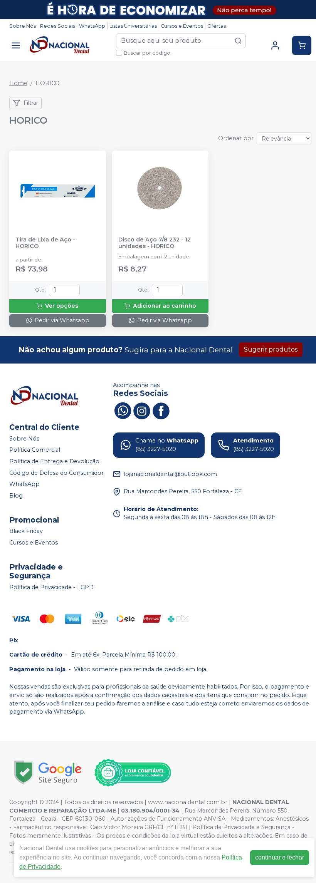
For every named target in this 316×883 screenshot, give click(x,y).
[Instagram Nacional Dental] (141, 409)
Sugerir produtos (271, 349)
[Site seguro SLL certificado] (47, 772)
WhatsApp (92, 26)
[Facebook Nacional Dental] (161, 409)
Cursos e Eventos (182, 26)
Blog (16, 495)
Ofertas (216, 26)
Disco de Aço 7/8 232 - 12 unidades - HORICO (154, 243)
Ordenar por (236, 138)
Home (18, 83)
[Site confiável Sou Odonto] (132, 772)
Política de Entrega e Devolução (54, 461)
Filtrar (31, 102)
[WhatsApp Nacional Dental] (122, 409)
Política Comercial (34, 450)
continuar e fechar (279, 857)
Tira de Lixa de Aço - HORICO (45, 243)
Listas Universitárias (133, 26)
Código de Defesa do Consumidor (56, 472)
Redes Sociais (57, 26)
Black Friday (26, 531)
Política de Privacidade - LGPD (51, 587)
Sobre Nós (22, 26)
